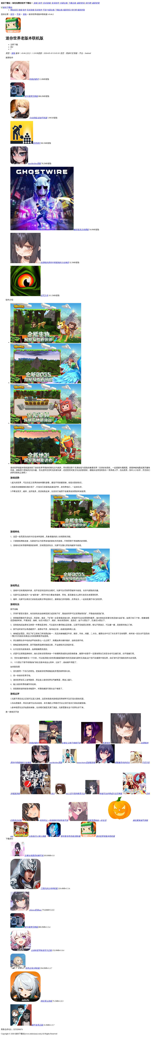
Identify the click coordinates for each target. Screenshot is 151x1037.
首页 (12, 14)
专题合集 (63, 3)
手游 (45, 10)
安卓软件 (55, 3)
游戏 (35, 3)
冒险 (25, 14)
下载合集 (72, 3)
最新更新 (96, 3)
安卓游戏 (46, 3)
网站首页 (14, 10)
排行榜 (88, 3)
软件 (40, 3)
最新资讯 (80, 3)
